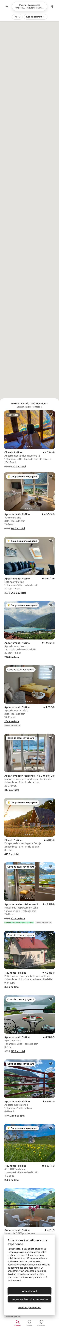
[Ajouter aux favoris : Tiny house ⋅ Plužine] (50, 934)
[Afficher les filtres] (52, 6)
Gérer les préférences (29, 1307)
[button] (18, 466)
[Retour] (7, 6)
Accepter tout (29, 1291)
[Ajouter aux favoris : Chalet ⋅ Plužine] (50, 414)
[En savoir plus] (41, 407)
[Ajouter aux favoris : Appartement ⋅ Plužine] (50, 476)
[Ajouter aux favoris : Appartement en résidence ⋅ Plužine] (50, 737)
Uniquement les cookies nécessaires (29, 1299)
